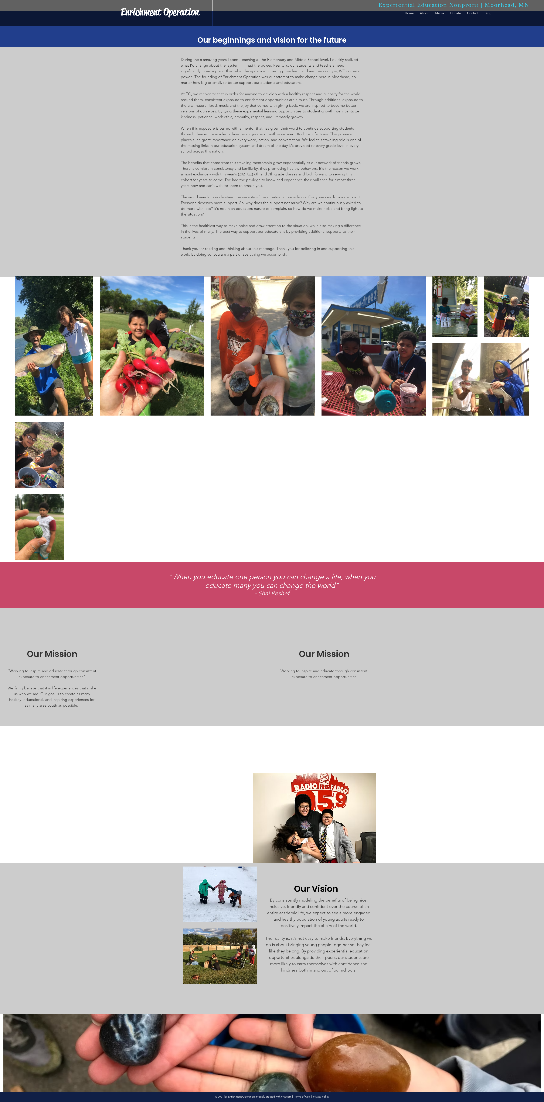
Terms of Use (302, 1096)
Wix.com (286, 1096)
